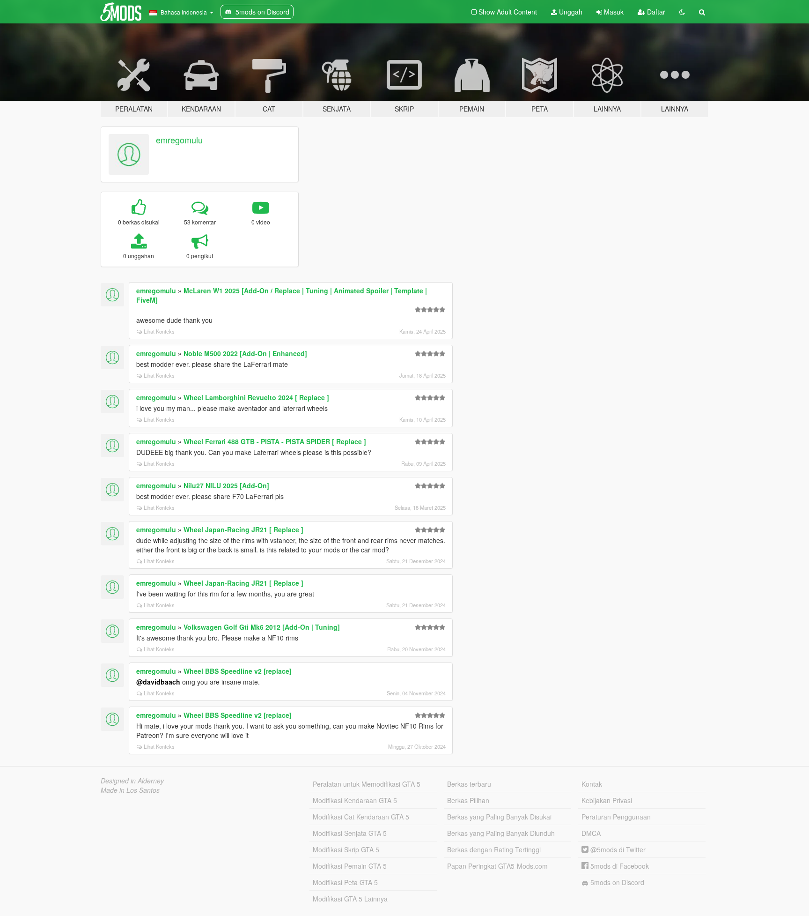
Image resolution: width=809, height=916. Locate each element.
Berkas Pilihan (468, 800)
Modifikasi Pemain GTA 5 (350, 866)
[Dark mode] (682, 11)
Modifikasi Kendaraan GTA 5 (355, 800)
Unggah (569, 11)
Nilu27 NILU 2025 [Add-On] (226, 485)
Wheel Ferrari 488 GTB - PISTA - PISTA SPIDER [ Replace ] (275, 441)
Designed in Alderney (132, 780)
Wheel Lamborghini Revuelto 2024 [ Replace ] (256, 397)
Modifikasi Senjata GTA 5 (350, 833)
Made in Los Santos (130, 790)
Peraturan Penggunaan (616, 816)
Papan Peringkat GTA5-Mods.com (497, 866)
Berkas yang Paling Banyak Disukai (499, 816)
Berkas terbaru (469, 784)
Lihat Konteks (159, 331)
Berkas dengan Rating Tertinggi (494, 849)
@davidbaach (158, 681)
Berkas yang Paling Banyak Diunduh (501, 833)
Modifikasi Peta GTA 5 (345, 882)
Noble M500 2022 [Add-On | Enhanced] (245, 353)
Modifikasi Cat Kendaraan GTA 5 (361, 816)
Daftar (655, 11)
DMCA (591, 833)
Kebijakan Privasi (606, 800)
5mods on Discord (616, 882)
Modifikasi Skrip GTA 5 (346, 849)
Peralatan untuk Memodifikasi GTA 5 (366, 784)
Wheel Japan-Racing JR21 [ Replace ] (243, 529)
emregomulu (179, 140)
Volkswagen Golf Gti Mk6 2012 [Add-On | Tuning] (262, 627)
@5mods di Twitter (617, 849)
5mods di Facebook (618, 866)
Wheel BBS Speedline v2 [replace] (238, 671)
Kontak (591, 784)
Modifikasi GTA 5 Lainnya (350, 898)
